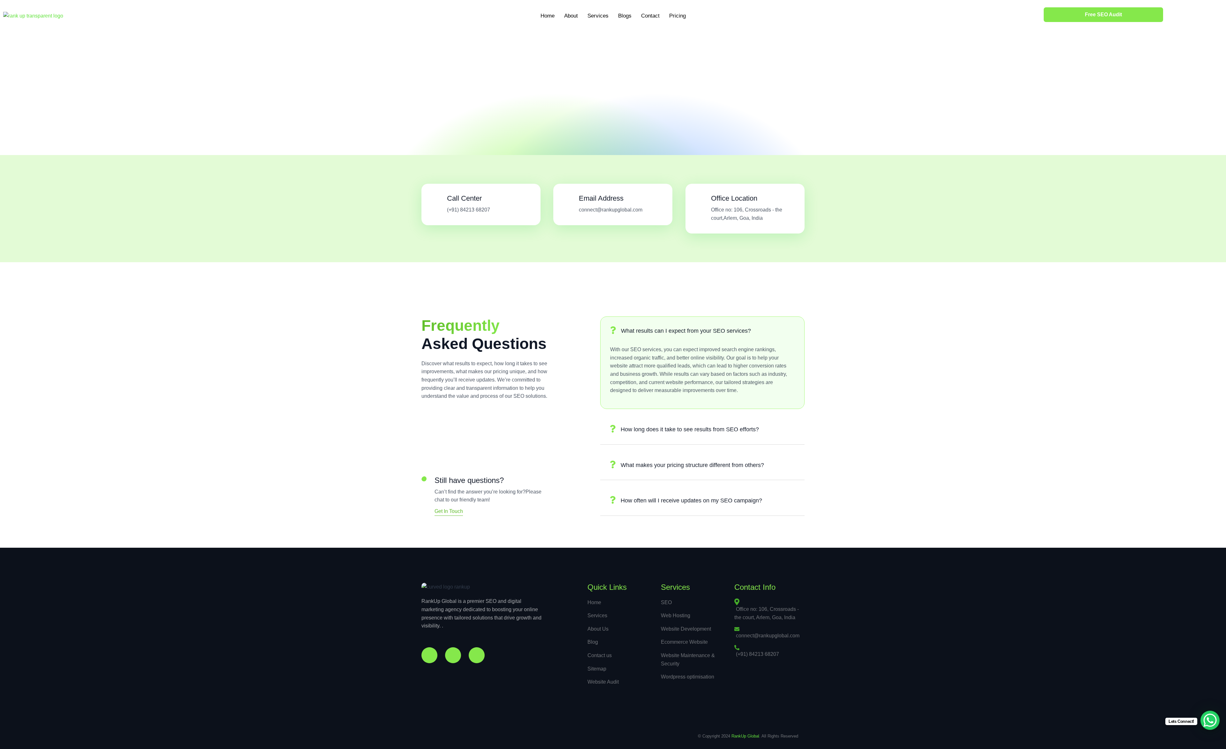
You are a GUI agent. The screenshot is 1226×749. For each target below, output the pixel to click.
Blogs (625, 16)
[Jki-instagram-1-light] (453, 655)
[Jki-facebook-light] (429, 655)
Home (548, 16)
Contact (650, 16)
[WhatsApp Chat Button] (1210, 720)
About (571, 16)
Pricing (677, 16)
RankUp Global (745, 736)
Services (598, 16)
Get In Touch (449, 511)
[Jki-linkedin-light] (477, 655)
